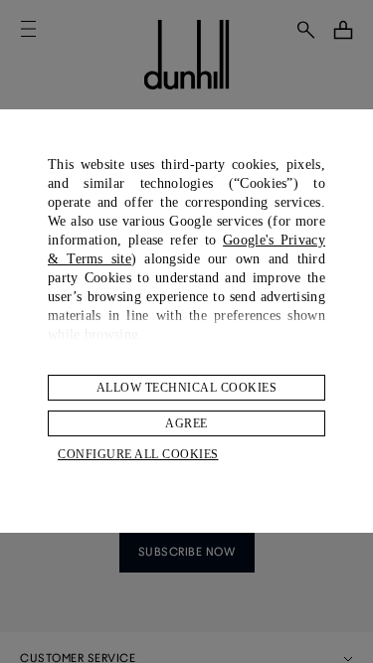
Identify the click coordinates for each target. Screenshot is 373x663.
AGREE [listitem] (186, 423)
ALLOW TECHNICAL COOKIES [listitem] (187, 388)
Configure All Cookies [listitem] (138, 454)
